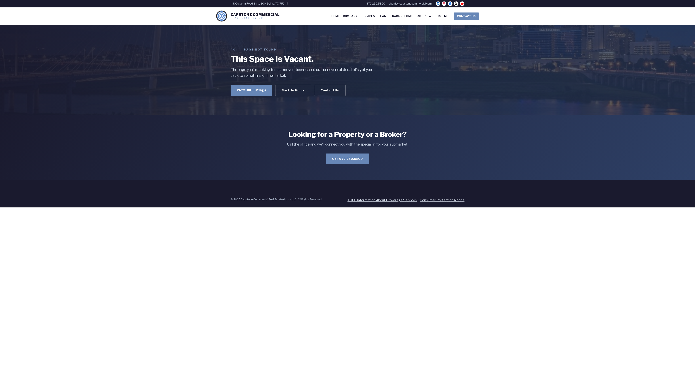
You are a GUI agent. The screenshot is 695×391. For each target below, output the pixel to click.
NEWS (429, 16)
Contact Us (330, 90)
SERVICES (368, 16)
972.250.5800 (376, 3)
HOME (335, 16)
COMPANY (350, 16)
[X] (456, 3)
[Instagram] (444, 3)
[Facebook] (450, 3)
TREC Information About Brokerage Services (382, 200)
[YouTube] (462, 3)
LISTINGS (443, 16)
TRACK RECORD (401, 16)
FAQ (418, 16)
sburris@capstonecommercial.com (410, 3)
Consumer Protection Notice (442, 200)
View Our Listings (251, 90)
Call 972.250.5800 (347, 159)
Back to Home (293, 90)
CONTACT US (466, 16)
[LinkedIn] (438, 3)
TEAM (382, 16)
